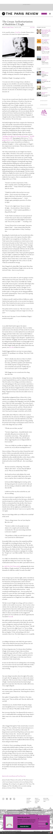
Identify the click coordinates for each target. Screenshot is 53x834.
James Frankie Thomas (9, 27)
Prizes (36, 802)
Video (44, 801)
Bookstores (45, 798)
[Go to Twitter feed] (11, 799)
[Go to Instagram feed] (3, 799)
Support (28, 799)
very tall (10, 616)
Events (27, 802)
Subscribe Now (24, 826)
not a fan (11, 347)
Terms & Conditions (46, 831)
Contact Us (28, 801)
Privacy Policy (37, 831)
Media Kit (36, 798)
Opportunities (46, 799)
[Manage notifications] (50, 831)
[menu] (50, 13)
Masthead (37, 801)
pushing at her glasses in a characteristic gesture (15, 136)
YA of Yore (32, 27)
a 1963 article (12, 566)
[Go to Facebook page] (7, 799)
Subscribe (44, 13)
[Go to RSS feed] (14, 799)
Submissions (37, 799)
